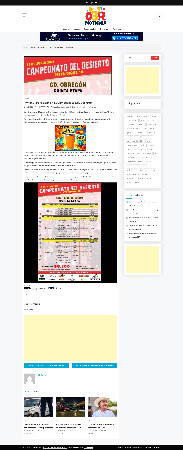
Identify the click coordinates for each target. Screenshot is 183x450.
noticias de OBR (146, 149)
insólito (129, 137)
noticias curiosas (132, 149)
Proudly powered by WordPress (55, 447)
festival (152, 128)
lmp (128, 141)
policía (129, 166)
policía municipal (140, 166)
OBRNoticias (131, 157)
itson (136, 137)
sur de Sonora (131, 178)
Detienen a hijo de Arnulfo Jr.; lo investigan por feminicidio (143, 203)
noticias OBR (147, 153)
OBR (156, 153)
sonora (144, 174)
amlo (138, 116)
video (141, 178)
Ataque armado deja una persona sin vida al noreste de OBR (143, 219)
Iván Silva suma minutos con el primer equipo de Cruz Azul (144, 211)
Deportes (104, 29)
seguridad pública (133, 174)
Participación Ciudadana (135, 162)
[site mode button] (159, 16)
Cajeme (76, 29)
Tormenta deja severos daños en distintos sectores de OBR (143, 235)
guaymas (130, 133)
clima (142, 120)
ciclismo (79, 107)
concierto (151, 120)
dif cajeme (140, 124)
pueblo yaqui (144, 170)
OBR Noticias (143, 157)
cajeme (154, 116)
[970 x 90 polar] (91, 36)
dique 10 (86, 107)
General (65, 29)
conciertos (130, 124)
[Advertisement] (70, 338)
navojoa (142, 145)
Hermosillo (140, 133)
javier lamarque (147, 137)
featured (93, 107)
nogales (151, 145)
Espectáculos (90, 29)
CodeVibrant (88, 447)
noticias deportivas (133, 153)
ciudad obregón (132, 120)
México (147, 141)
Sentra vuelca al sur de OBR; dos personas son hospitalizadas (143, 227)
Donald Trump (152, 124)
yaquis (148, 178)
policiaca (149, 162)
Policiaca (117, 29)
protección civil (132, 170)
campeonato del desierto (67, 107)
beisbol (145, 116)
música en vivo (132, 145)
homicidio (150, 133)
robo (153, 170)
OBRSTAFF (41, 107)
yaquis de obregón (133, 182)
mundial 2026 (137, 141)
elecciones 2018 (132, 128)
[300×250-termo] (70, 138)
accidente (130, 116)
